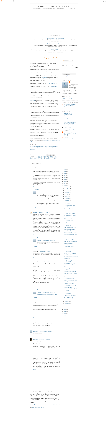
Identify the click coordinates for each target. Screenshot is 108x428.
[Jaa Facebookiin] (53, 155)
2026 (65, 166)
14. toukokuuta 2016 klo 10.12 (43, 339)
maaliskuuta (67, 303)
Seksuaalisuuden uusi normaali (70, 227)
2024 (65, 169)
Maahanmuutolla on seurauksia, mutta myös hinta (47, 294)
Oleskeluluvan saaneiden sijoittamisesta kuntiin (69, 277)
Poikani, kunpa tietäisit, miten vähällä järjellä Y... (70, 254)
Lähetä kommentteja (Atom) (37, 407)
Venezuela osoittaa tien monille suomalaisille (70, 224)
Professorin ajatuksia (54, 6)
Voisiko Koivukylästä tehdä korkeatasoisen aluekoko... (70, 212)
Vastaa (34, 186)
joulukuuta (67, 186)
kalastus (53, 156)
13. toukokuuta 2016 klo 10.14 (44, 167)
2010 (65, 319)
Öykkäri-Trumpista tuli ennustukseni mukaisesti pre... (70, 298)
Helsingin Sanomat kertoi (35, 62)
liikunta (38, 157)
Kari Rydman (66, 137)
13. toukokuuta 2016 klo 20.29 (44, 322)
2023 (65, 171)
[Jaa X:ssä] (52, 155)
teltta (38, 158)
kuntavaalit (32, 157)
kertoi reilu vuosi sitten (50, 83)
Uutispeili (66, 118)
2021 (65, 175)
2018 (65, 181)
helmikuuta (67, 305)
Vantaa (47, 158)
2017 (65, 183)
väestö (55, 158)
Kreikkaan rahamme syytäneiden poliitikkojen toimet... (70, 274)
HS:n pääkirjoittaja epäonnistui (70, 241)
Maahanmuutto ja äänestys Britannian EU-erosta (69, 209)
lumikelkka (43, 157)
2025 (65, 168)
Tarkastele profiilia (67, 98)
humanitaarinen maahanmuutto (43, 156)
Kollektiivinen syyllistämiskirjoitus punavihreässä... (69, 260)
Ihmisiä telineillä (67, 127)
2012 (65, 315)
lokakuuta (67, 190)
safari (31, 158)
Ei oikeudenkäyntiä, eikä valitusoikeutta (55, 38)
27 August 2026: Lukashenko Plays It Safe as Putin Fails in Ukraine (70, 105)
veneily (51, 158)
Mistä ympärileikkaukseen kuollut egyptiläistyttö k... (71, 202)
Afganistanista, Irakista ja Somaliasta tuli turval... (69, 247)
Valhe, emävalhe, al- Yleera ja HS (69, 129)
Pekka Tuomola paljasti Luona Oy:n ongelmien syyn (70, 238)
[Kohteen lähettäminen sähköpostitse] (49, 155)
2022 (65, 173)
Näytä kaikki (76, 141)
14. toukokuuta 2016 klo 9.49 (49, 240)
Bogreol (35, 212)
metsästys (49, 157)
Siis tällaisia (32, 100)
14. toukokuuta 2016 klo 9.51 (49, 292)
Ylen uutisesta (44, 77)
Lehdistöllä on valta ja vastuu (70, 232)
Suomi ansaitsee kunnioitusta (70, 271)
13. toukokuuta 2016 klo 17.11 (44, 302)
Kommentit (66, 60)
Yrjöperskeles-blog (67, 132)
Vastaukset (37, 189)
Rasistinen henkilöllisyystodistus (71, 256)
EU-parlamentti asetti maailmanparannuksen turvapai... (69, 268)
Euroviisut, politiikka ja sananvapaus (69, 250)
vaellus (43, 158)
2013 (65, 313)
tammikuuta (67, 307)
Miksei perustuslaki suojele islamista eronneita (69, 219)
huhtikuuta (67, 301)
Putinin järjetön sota (55, 49)
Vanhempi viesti (56, 404)
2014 (65, 311)
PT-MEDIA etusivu (67, 113)
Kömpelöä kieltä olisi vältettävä (70, 222)
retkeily (54, 157)
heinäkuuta (67, 196)
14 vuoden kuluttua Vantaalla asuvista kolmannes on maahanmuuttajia (44, 146)
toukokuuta (67, 200)
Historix (35, 339)
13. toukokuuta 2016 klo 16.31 (44, 251)
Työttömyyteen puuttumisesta (70, 295)
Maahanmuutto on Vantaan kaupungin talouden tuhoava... (71, 264)
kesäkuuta (67, 198)
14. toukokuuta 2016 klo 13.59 (44, 355)
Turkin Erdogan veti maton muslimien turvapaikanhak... (70, 206)
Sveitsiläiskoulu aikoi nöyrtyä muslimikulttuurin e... (70, 230)
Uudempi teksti (33, 404)
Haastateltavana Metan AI (68, 138)
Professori (39, 192)
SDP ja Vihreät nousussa (69, 283)
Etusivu (44, 404)
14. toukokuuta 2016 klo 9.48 (49, 192)
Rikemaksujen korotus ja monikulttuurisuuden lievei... (70, 243)
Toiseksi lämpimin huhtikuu (70, 285)
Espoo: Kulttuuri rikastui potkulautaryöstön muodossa (69, 115)
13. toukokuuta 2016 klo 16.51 (44, 261)
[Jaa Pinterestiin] (54, 155)
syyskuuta (67, 192)
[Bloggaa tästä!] (50, 155)
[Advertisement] (54, 23)
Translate (71, 76)
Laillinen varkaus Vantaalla (35, 150)
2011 (65, 317)
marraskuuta (67, 188)
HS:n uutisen (32, 111)
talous (35, 158)
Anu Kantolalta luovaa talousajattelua (68, 292)
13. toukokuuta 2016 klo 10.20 (43, 212)
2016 (65, 185)
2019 (65, 179)
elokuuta (67, 194)
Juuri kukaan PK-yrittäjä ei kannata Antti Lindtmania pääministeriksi (55, 43)
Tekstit (65, 58)
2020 (65, 177)
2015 (65, 309)
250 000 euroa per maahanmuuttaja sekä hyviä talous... (70, 289)
